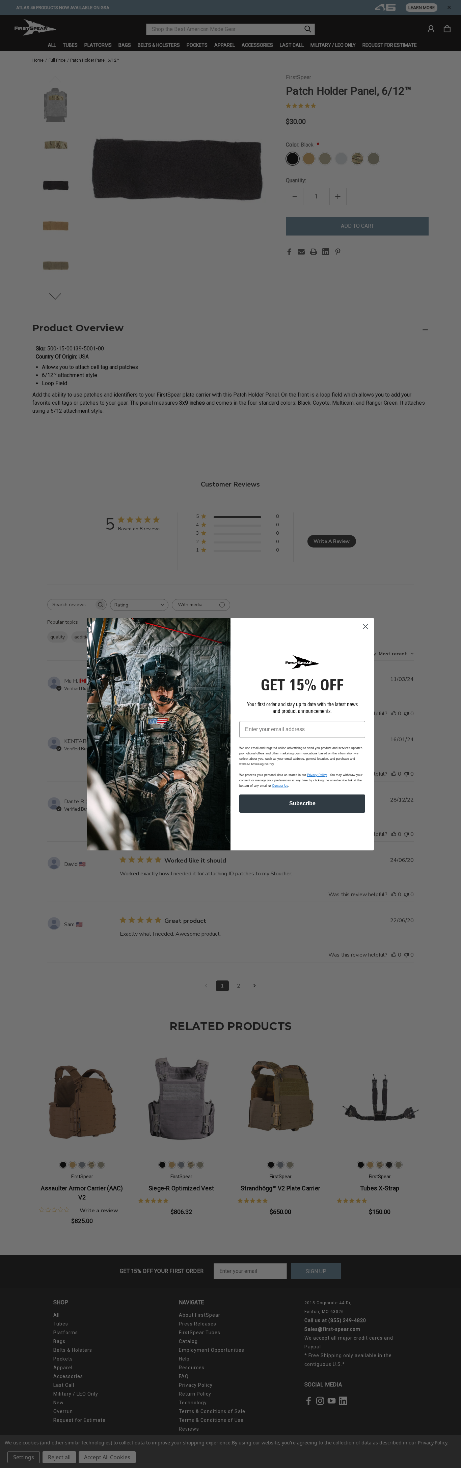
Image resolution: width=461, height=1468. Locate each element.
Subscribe (302, 803)
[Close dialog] (365, 626)
